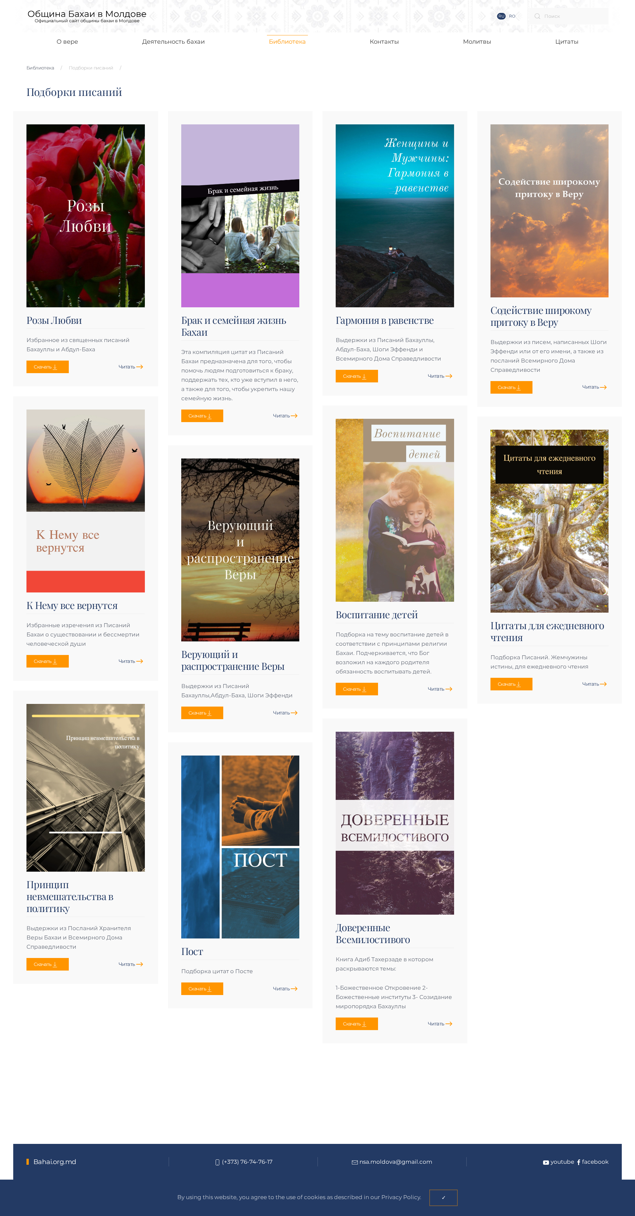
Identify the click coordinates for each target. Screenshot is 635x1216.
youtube (561, 1161)
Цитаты (566, 41)
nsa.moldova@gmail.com (396, 1161)
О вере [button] (67, 41)
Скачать (43, 367)
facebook (595, 1161)
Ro (512, 16)
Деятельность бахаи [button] (173, 41)
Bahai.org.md (54, 1162)
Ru (501, 16)
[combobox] (569, 16)
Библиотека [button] (287, 41)
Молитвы (477, 41)
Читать (127, 367)
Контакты (384, 41)
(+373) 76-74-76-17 (247, 1161)
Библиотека (40, 68)
